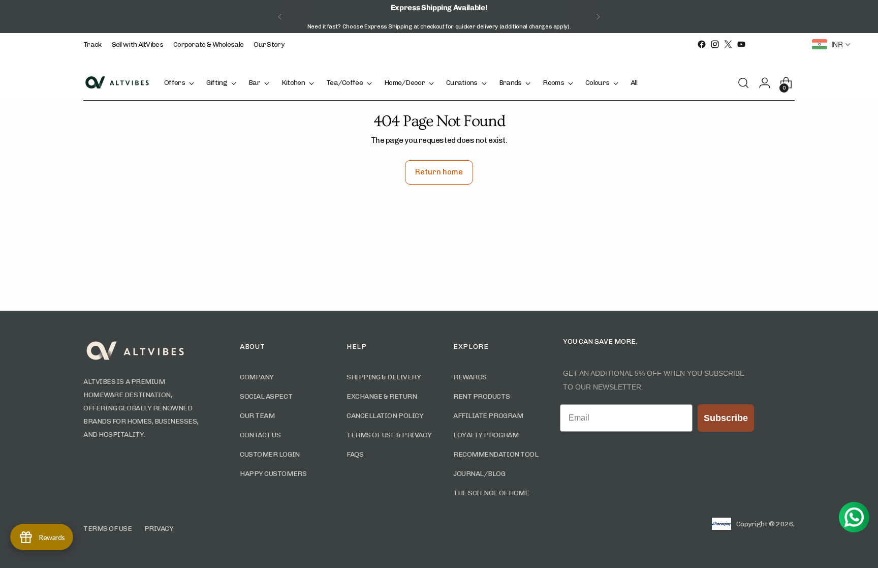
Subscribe (726, 418)
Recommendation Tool (495, 454)
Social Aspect (266, 396)
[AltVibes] (116, 83)
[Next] (598, 16)
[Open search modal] (746, 83)
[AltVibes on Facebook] (701, 44)
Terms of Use (107, 528)
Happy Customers (273, 473)
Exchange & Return (382, 396)
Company (257, 377)
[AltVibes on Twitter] (728, 44)
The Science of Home (491, 493)
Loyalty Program (485, 435)
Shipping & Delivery (384, 377)
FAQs (355, 454)
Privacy (159, 528)
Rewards (470, 377)
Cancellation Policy (385, 415)
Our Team (257, 415)
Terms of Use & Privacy (389, 435)
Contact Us (260, 435)
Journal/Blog (479, 473)
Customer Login (270, 454)
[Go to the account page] (768, 83)
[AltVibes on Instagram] (714, 44)
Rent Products (481, 396)
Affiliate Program (488, 415)
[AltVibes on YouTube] (741, 44)
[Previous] (280, 16)
